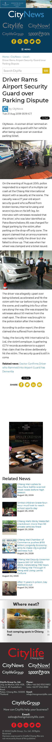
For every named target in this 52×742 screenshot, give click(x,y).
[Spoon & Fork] (39, 34)
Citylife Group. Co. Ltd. (20, 731)
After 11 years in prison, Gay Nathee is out (32, 583)
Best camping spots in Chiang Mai (26, 624)
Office (38, 684)
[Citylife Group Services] (13, 34)
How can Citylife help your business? (26, 709)
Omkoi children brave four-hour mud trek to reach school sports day (32, 505)
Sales (37, 687)
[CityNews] (26, 15)
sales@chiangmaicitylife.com (26, 715)
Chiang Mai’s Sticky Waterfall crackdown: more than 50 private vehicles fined (33, 524)
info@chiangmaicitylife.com (39, 694)
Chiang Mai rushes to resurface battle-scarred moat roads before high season (31, 488)
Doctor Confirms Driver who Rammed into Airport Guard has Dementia (24, 367)
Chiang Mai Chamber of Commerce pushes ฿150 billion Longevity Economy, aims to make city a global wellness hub (32, 545)
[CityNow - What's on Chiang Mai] (39, 666)
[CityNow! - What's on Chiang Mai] (39, 26)
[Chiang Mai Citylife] (13, 26)
